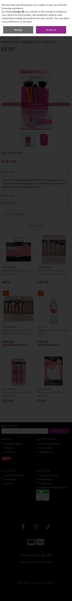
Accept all (51, 30)
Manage (18, 30)
